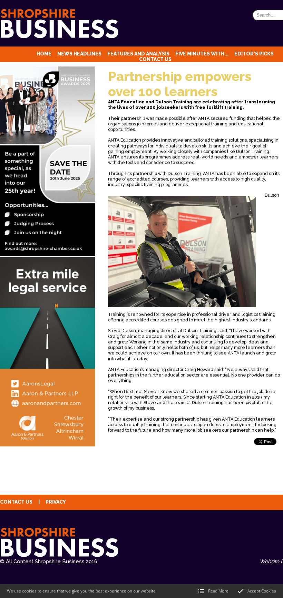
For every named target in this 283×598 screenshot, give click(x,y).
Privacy (56, 502)
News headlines (79, 53)
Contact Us (155, 59)
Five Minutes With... (201, 53)
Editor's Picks (254, 53)
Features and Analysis (138, 53)
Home (44, 53)
